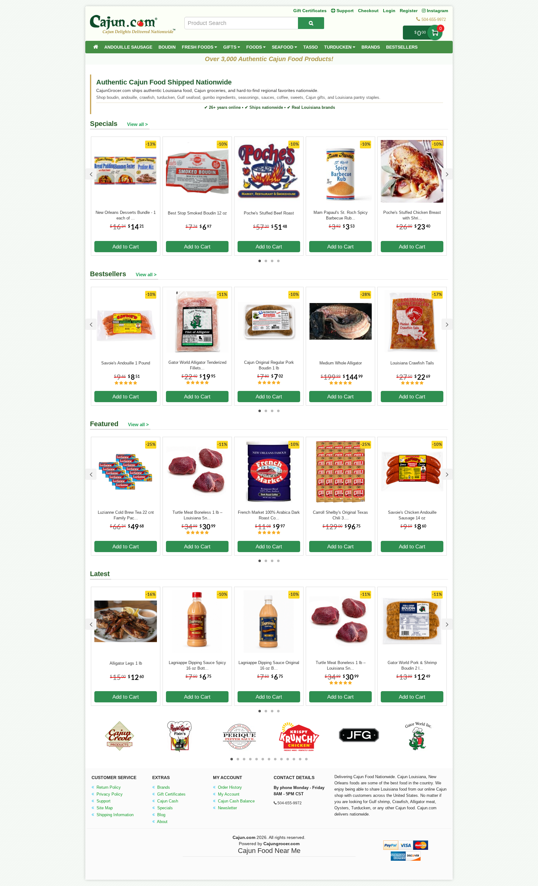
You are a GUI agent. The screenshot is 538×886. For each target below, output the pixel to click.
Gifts (230, 47)
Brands (370, 47)
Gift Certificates (310, 10)
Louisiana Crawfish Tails (412, 363)
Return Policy (108, 787)
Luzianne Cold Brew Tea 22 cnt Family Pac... (126, 515)
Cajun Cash (167, 801)
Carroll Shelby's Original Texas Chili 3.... (340, 515)
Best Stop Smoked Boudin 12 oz (197, 213)
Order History (229, 787)
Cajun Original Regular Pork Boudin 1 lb (269, 365)
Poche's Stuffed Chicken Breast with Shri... (412, 215)
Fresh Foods (198, 47)
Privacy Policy (109, 794)
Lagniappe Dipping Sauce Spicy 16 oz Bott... (197, 665)
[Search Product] (311, 23)
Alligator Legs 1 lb (126, 663)
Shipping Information (114, 814)
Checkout (368, 10)
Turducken (338, 47)
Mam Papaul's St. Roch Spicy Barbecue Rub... (341, 215)
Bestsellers (402, 47)
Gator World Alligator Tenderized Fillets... (197, 365)
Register (409, 10)
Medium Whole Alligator (340, 363)
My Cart (434, 32)
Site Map (104, 808)
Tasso (310, 47)
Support (103, 801)
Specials (164, 808)
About (162, 821)
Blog (160, 814)
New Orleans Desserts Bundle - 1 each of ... (126, 215)
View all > (137, 124)
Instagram (437, 10)
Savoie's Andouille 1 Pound (125, 363)
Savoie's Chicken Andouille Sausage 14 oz (412, 515)
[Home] (95, 47)
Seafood (283, 47)
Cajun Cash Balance (236, 801)
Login (389, 10)
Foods (254, 47)
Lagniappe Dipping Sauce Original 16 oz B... (268, 665)
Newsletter (227, 808)
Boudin (167, 47)
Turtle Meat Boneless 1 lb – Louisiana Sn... (197, 515)
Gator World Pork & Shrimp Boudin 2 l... (412, 665)
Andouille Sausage (128, 47)
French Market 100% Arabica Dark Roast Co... (269, 515)
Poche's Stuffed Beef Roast (269, 213)
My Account (228, 794)
